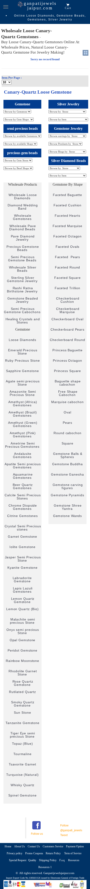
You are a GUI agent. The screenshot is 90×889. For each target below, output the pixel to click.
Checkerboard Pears (67, 329)
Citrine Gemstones (22, 516)
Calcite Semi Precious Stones (23, 496)
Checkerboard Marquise (67, 310)
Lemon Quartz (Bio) (22, 609)
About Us (19, 846)
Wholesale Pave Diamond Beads (22, 227)
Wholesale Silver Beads (22, 269)
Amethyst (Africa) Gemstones (22, 403)
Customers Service (53, 846)
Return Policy (53, 853)
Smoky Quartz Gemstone (22, 703)
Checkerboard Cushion (67, 300)
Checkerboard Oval (67, 319)
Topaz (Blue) (22, 743)
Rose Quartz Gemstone (22, 683)
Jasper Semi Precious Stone (23, 558)
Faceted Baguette (67, 195)
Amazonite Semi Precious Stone (22, 393)
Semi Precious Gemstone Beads (22, 258)
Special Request (17, 860)
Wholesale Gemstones (22, 217)
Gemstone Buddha (67, 464)
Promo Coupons (34, 853)
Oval (67, 412)
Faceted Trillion (67, 288)
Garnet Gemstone (22, 536)
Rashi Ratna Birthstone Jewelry (22, 289)
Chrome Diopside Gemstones (23, 507)
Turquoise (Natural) (22, 774)
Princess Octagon (67, 360)
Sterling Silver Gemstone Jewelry (22, 279)
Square (67, 443)
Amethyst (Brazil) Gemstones (23, 413)
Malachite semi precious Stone (22, 621)
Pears (67, 422)
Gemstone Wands (67, 516)
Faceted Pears (67, 257)
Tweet (64, 835)
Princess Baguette (67, 350)
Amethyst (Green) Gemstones (22, 424)
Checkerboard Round (67, 340)
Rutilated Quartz (22, 692)
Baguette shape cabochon (68, 382)
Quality (32, 860)
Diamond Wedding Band (23, 206)
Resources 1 (45, 867)
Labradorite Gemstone (23, 579)
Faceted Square (67, 278)
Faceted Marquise (67, 226)
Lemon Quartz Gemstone (23, 600)
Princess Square (67, 371)
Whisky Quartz (23, 785)
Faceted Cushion (68, 205)
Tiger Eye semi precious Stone (22, 734)
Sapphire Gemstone (22, 371)
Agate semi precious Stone (22, 382)
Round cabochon (67, 433)
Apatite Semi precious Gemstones (23, 465)
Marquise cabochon (67, 402)
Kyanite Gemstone (22, 567)
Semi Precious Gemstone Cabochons (22, 310)
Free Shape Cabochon (68, 393)
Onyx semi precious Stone (22, 631)
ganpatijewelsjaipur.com (40, 5)
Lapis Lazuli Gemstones (23, 589)
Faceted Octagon (67, 236)
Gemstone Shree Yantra (68, 507)
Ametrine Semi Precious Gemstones (22, 445)
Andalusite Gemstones (22, 455)
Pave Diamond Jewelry (23, 237)
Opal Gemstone (23, 640)
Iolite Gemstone (22, 547)
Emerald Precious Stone (22, 351)
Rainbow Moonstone (22, 661)
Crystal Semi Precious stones (23, 527)
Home (8, 846)
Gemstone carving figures (68, 486)
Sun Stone (22, 712)
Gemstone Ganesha (67, 474)
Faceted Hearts (67, 215)
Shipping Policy (48, 860)
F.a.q (62, 860)
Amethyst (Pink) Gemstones (23, 434)
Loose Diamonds (22, 340)
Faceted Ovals (68, 246)
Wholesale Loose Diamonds (23, 196)
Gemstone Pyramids (67, 495)
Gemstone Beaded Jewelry (22, 300)
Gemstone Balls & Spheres (67, 455)
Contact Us (34, 846)
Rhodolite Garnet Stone (23, 672)
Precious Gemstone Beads (22, 248)
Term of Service (72, 853)
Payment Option (75, 846)
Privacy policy (14, 853)
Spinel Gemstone (22, 795)
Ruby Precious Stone (22, 360)
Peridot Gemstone (22, 650)
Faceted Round (67, 267)
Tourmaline (22, 754)
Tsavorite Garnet (22, 764)
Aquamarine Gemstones (23, 476)
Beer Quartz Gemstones (23, 486)
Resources (73, 860)
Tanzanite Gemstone (22, 723)
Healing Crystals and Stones (23, 320)
